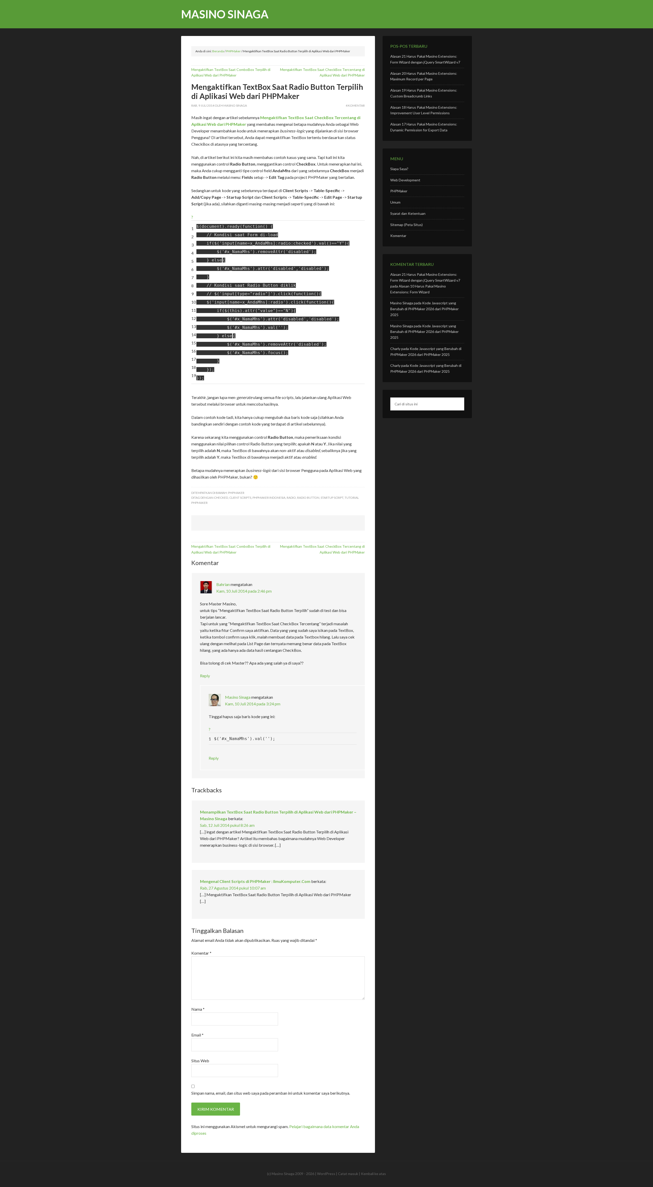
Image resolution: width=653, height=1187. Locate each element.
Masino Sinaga (225, 14)
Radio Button (308, 497)
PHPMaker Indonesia (269, 497)
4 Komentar (355, 105)
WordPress (326, 1173)
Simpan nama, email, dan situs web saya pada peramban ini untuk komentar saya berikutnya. (270, 1093)
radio (291, 497)
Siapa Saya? (399, 169)
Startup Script (332, 497)
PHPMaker (236, 493)
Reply (205, 675)
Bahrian (223, 584)
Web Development (405, 180)
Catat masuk (348, 1173)
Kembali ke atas (373, 1173)
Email (197, 1034)
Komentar (201, 953)
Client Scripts (240, 497)
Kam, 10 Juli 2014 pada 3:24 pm (252, 703)
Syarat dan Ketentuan (407, 213)
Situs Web (200, 1060)
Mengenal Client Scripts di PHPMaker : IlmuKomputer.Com (255, 881)
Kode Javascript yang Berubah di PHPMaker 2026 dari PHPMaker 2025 (424, 309)
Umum (395, 202)
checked (221, 497)
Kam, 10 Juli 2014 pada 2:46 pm (244, 591)
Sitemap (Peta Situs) (406, 224)
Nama (198, 1009)
